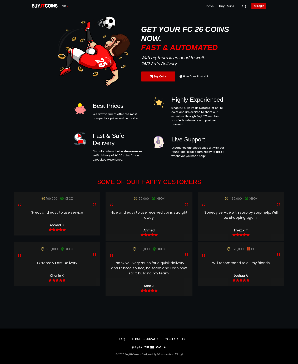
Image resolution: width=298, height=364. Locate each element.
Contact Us (175, 339)
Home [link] (209, 6)
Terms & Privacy (145, 339)
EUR (64, 6)
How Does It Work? (195, 76)
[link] (45, 6)
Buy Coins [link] (226, 6)
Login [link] (260, 6)
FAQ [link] (243, 6)
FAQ (122, 339)
